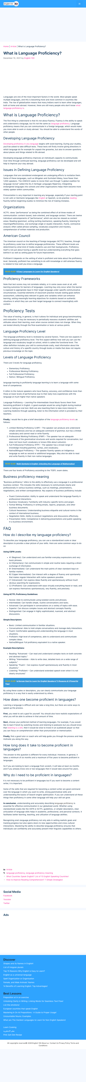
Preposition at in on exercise (16, 997)
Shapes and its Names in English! (18, 963)
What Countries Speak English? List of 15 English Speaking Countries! (37, 876)
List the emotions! (11, 1005)
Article (13, 46)
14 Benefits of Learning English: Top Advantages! (25, 986)
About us (45, 1043)
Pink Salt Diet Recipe (12, 1035)
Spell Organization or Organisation (18, 978)
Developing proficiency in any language (20, 144)
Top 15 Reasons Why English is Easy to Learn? (24, 971)
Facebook (7, 896)
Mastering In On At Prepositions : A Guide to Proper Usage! (29, 1012)
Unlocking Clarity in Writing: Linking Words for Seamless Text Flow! (33, 1001)
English (42, 198)
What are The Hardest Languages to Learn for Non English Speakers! (34, 1020)
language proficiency (60, 123)
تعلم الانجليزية (9, 1031)
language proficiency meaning (39, 873)
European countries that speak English (20, 1009)
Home (6, 46)
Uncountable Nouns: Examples (17, 1016)
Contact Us (54, 1043)
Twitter (6, 903)
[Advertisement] (43, 25)
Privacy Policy (64, 1043)
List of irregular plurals (13, 967)
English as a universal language (17, 975)
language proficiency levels (63, 419)
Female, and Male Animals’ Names (18, 982)
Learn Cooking (9, 1027)
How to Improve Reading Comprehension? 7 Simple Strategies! (34, 880)
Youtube (7, 899)
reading (73, 198)
